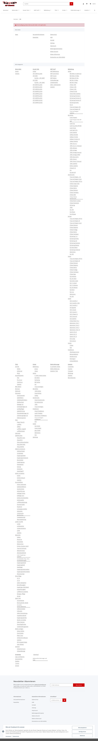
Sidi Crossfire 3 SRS (75, 303)
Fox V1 (71, 104)
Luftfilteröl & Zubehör (22, 591)
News (16, 34)
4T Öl (18, 578)
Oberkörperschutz (74, 352)
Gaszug (19, 466)
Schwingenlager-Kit (22, 406)
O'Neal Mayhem (74, 186)
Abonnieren (79, 685)
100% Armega (73, 150)
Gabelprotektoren (21, 486)
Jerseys (70, 216)
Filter (16, 420)
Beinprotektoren (74, 354)
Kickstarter (20, 469)
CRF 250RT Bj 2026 (37, 73)
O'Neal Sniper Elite (74, 183)
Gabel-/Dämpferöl (21, 582)
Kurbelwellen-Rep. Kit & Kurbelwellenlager (23, 559)
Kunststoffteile (19, 482)
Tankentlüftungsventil (22, 626)
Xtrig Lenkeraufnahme (22, 442)
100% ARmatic (73, 148)
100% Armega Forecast (75, 152)
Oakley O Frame (74, 137)
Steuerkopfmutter (21, 624)
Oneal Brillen (38, 393)
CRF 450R (35, 76)
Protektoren (71, 350)
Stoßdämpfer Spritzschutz (20, 514)
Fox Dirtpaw (73, 214)
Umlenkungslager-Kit (22, 415)
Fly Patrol (72, 289)
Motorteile (17, 535)
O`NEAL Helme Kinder (40, 375)
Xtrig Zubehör (20, 446)
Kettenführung (21, 491)
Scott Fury (72, 123)
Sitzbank (17, 646)
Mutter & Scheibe (21, 620)
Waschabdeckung (21, 519)
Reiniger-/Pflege (21, 594)
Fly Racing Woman (74, 245)
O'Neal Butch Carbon (75, 200)
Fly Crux (72, 292)
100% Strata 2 (73, 159)
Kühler (18, 475)
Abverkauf (36, 654)
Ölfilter (19, 426)
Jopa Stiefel (37, 430)
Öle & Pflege (18, 576)
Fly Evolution (73, 276)
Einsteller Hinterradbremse (21, 605)
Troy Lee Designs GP (75, 109)
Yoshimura (20, 382)
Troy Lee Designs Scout (76, 179)
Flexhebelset (20, 464)
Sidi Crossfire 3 (73, 301)
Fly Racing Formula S (75, 96)
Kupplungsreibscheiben (23, 569)
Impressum (8, 736)
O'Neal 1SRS (73, 84)
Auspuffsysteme (19, 375)
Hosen (69, 256)
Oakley (36, 395)
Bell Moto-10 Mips (74, 76)
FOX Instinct (73, 341)
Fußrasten (17, 433)
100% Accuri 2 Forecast (76, 145)
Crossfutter (71, 366)
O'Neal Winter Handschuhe (73, 197)
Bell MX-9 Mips (73, 82)
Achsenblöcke (20, 600)
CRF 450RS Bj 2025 (37, 87)
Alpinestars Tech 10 (75, 330)
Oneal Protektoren (39, 411)
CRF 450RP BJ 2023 (37, 96)
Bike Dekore (18, 386)
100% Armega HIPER (75, 154)
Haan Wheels (20, 644)
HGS (18, 377)
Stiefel (69, 298)
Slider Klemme (20, 622)
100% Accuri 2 (73, 143)
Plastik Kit (19, 506)
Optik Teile (18, 598)
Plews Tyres (20, 635)
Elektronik (17, 391)
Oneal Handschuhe (39, 400)
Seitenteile (19, 511)
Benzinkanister (72, 377)
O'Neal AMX (73, 194)
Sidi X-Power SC (74, 314)
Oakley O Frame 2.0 (75, 139)
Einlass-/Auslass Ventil (22, 546)
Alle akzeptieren (82, 727)
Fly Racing (72, 205)
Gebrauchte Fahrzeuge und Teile (40, 659)
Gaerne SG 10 (73, 336)
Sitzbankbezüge (54, 80)
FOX (71, 347)
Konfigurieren (82, 731)
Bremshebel (20, 460)
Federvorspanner (21, 417)
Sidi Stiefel (37, 426)
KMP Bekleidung (54, 71)
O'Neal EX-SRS (73, 91)
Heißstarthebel (21, 451)
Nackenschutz (73, 356)
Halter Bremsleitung (22, 613)
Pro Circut (19, 380)
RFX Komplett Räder (22, 642)
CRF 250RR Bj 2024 (37, 93)
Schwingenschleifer (22, 509)
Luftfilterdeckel (21, 431)
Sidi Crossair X (73, 312)
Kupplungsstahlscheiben (23, 571)
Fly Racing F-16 (73, 236)
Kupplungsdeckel (21, 562)
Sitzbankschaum (21, 649)
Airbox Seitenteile (21, 484)
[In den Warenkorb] (64, 700)
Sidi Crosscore (73, 316)
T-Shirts (17, 663)
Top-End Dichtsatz (21, 548)
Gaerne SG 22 (73, 332)
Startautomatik (21, 395)
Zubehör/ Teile (54, 371)
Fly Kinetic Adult (74, 281)
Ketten (18, 369)
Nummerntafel (21, 504)
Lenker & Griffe (19, 521)
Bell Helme (37, 382)
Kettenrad (19, 371)
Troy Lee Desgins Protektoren (39, 418)
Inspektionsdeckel (21, 615)
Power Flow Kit (20, 422)
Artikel (34, 71)
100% (71, 207)
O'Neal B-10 (73, 168)
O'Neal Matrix (73, 188)
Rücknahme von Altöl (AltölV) (57, 57)
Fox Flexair (72, 212)
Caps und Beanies (19, 656)
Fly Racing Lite (73, 241)
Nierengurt (72, 358)
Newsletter (35, 37)
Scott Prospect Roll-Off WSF (75, 120)
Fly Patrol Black (73, 247)
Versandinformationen (38, 34)
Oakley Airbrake (74, 134)
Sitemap (52, 43)
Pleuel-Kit (19, 539)
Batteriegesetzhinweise (56, 48)
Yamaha (17, 73)
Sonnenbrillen (18, 659)
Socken (70, 343)
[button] (83, 3)
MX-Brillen (70, 115)
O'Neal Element (74, 190)
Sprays (18, 596)
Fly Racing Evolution (75, 243)
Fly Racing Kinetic (74, 102)
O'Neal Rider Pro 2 (74, 321)
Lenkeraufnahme (21, 528)
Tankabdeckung (21, 517)
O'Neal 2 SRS (73, 87)
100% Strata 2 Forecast (75, 161)
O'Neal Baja (73, 274)
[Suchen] (71, 3)
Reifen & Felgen (19, 629)
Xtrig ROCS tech (21, 437)
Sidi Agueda (73, 307)
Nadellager (20, 567)
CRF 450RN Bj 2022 (37, 100)
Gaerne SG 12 (73, 334)
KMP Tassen (53, 76)
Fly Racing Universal (75, 249)
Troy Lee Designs (39, 386)
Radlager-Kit (20, 404)
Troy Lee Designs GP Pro (76, 181)
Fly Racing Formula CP (75, 100)
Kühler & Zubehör (19, 473)
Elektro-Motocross (54, 369)
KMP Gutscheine (54, 73)
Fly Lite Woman (73, 287)
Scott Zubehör (73, 132)
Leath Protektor (38, 413)
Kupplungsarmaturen (22, 458)
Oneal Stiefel (38, 428)
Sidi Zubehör (73, 318)
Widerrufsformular (55, 54)
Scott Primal (73, 128)
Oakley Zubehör (74, 141)
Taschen (70, 369)
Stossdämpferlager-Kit (22, 413)
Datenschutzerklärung (40, 684)
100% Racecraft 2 (74, 157)
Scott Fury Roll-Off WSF (75, 125)
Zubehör (52, 87)
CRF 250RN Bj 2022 (37, 102)
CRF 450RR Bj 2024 (37, 91)
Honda (17, 71)
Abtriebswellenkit (21, 553)
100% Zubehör (73, 163)
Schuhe (17, 665)
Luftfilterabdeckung (22, 502)
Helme (69, 71)
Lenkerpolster (20, 526)
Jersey (36, 369)
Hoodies (17, 661)
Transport (70, 371)
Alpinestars (73, 252)
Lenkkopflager (20, 409)
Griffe (18, 530)
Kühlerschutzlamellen (22, 498)
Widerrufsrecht (54, 51)
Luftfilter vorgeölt (21, 429)
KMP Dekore (53, 78)
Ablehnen (82, 735)
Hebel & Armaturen (20, 449)
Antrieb (17, 366)
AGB (51, 37)
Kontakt (52, 40)
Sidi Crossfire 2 (73, 305)
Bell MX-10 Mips (74, 80)
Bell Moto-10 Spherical (75, 73)
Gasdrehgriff (20, 471)
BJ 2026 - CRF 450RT (40, 78)
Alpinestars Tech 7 (74, 323)
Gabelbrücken (18, 435)
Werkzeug (70, 373)
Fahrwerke (18, 393)
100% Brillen (38, 391)
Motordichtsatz (21, 550)
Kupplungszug (20, 462)
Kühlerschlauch (21, 478)
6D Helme (37, 377)
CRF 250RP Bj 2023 (37, 98)
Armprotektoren (74, 361)
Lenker (18, 524)
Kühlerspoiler (20, 500)
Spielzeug (35, 437)
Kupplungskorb (21, 565)
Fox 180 (72, 209)
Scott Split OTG (73, 130)
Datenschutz (16, 736)
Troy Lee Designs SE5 (75, 107)
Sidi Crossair (73, 309)
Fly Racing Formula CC (75, 98)
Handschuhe (71, 174)
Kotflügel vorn (20, 495)
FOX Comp (72, 338)
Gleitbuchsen (20, 402)
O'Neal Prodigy (73, 229)
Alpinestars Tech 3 (74, 327)
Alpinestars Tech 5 (74, 325)
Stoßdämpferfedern (22, 400)
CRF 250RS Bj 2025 (37, 89)
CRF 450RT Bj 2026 (37, 84)
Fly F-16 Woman (74, 285)
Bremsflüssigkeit (21, 585)
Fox (70, 170)
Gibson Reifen (20, 631)
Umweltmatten (54, 82)
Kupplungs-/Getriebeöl (23, 587)
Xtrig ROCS (20, 440)
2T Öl (18, 580)
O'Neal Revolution (74, 203)
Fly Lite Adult (73, 278)
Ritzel (18, 373)
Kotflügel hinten (21, 493)
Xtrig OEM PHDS (21, 444)
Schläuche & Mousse (22, 637)
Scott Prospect (73, 117)
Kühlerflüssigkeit (21, 589)
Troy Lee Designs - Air (75, 177)
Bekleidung (36, 366)
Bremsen (17, 389)
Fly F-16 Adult (73, 283)
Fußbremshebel (21, 609)
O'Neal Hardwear (74, 192)
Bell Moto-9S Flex (74, 78)
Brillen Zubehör (74, 166)
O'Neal (71, 345)
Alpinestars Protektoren (41, 415)
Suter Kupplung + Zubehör (21, 555)
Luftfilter (19, 424)
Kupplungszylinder (22, 617)
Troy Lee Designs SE (75, 221)
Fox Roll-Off (73, 172)
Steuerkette (20, 541)
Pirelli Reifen (20, 633)
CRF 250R (35, 80)
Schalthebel (20, 453)
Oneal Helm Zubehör (75, 93)
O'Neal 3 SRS (73, 89)
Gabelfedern (20, 397)
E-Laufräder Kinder (55, 366)
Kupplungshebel (21, 455)
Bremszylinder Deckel (22, 602)
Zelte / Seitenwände (55, 84)
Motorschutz (20, 544)
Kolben (19, 537)
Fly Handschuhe (39, 402)
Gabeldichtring (21, 411)
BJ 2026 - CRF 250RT (40, 82)
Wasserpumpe (20, 574)
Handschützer (20, 489)
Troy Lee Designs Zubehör (74, 112)
